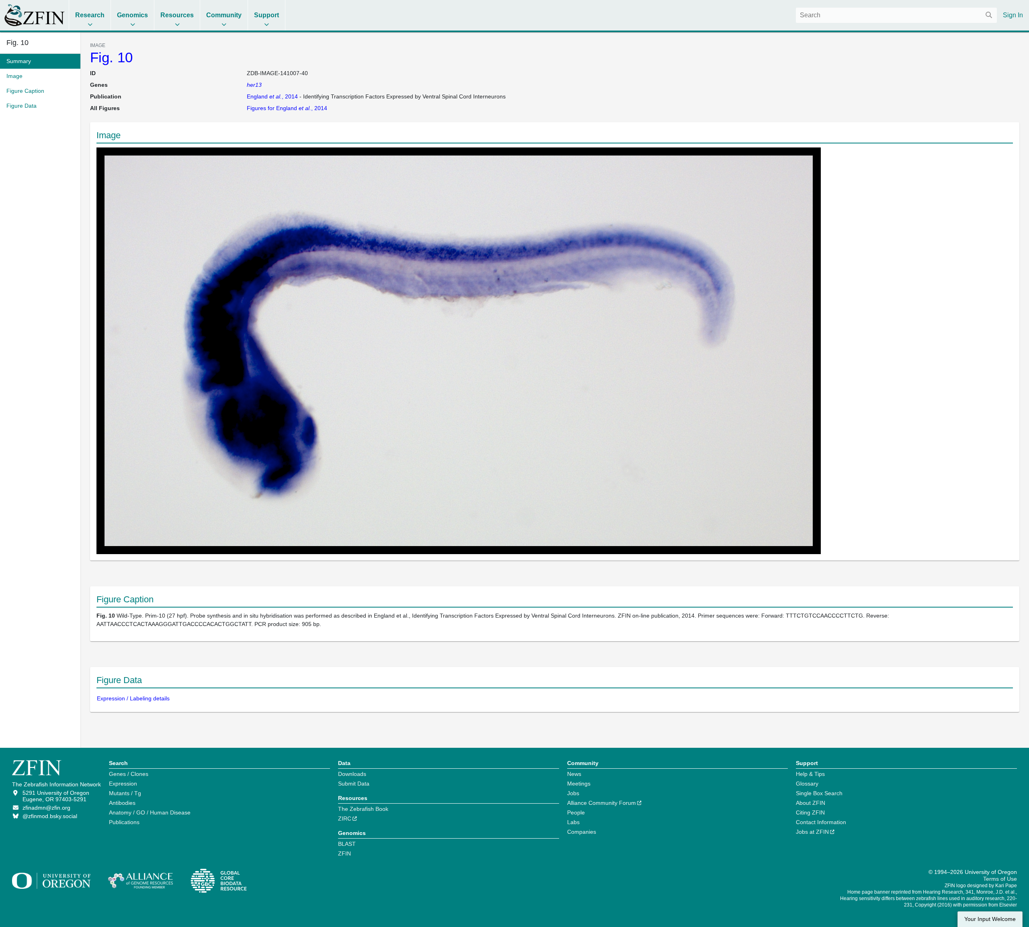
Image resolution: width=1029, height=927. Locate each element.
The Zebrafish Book (363, 809)
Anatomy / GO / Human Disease (150, 812)
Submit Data (353, 783)
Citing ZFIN (810, 812)
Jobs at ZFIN (812, 832)
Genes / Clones (128, 774)
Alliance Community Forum (601, 803)
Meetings (578, 783)
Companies (581, 832)
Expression (123, 783)
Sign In (1013, 15)
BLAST (347, 844)
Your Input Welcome (990, 919)
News (574, 774)
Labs (573, 822)
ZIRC (344, 818)
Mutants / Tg (125, 793)
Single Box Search (819, 793)
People (576, 812)
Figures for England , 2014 (287, 108)
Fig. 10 (111, 57)
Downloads (352, 774)
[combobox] (896, 15)
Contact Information (821, 822)
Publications (124, 822)
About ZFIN (810, 803)
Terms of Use (1000, 879)
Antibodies (122, 803)
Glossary (807, 783)
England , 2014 (272, 96)
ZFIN (344, 853)
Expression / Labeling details (133, 698)
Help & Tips (810, 774)
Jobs (573, 793)
